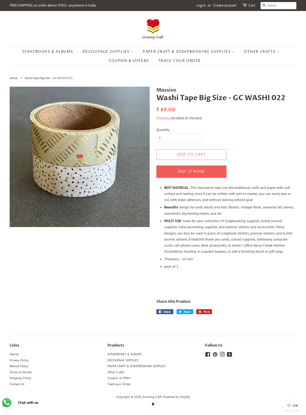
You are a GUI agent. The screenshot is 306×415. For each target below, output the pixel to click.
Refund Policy (19, 366)
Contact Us (17, 384)
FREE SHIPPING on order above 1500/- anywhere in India (53, 5)
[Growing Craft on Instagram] (222, 355)
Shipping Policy (20, 378)
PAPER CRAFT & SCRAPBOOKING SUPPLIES (187, 51)
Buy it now (191, 171)
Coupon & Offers (129, 60)
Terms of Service (21, 372)
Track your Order (179, 60)
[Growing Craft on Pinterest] (215, 355)
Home (13, 78)
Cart (251, 5)
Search (14, 354)
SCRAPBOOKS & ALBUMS (47, 51)
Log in (201, 5)
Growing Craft (152, 397)
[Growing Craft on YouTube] (229, 355)
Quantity (162, 129)
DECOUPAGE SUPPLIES (106, 51)
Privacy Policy (19, 360)
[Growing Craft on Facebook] (207, 355)
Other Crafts (260, 51)
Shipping (162, 118)
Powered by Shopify (176, 397)
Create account (225, 5)
